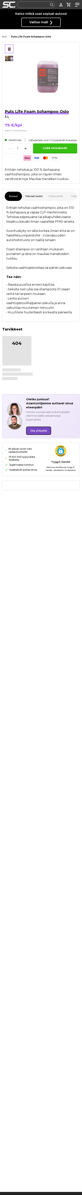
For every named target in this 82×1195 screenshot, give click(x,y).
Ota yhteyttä (38, 430)
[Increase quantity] (25, 148)
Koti (4, 36)
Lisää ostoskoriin (55, 148)
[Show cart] (69, 5)
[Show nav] (76, 5)
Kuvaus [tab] (13, 196)
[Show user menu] (61, 5)
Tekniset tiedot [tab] (34, 196)
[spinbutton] (17, 148)
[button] (60, 451)
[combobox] (36, 4)
